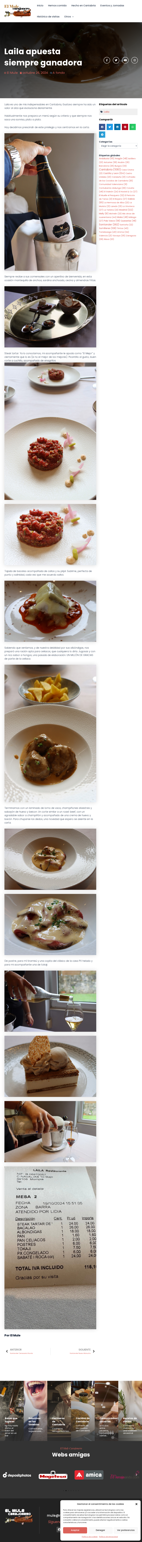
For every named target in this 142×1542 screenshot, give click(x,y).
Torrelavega (108, 232)
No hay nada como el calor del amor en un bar (11, 1430)
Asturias (110, 162)
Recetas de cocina (130, 1420)
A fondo (59, 73)
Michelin (115, 213)
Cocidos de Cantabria (83, 1420)
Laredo (116, 206)
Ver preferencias (126, 1530)
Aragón (121, 158)
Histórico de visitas (48, 16)
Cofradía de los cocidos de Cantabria (83, 1428)
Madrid (126, 209)
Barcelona (106, 166)
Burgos (121, 166)
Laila (106, 111)
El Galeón (111, 191)
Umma (123, 232)
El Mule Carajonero (71, 1448)
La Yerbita (111, 210)
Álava (109, 239)
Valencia (105, 235)
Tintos (122, 228)
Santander (109, 224)
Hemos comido (57, 5)
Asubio (124, 162)
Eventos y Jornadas (112, 5)
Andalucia (106, 158)
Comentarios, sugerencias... (36, 1430)
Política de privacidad (108, 1536)
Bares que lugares (11, 1420)
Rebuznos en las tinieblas (34, 1421)
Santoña (126, 224)
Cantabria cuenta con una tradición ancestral (130, 1429)
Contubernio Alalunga (112, 188)
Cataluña (119, 177)
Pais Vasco (112, 220)
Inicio (40, 5)
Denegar (100, 1530)
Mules (122, 217)
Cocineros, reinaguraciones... (61, 1430)
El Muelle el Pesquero (111, 195)
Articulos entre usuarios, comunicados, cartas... (107, 1430)
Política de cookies (90, 1536)
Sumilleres (107, 228)
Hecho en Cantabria (83, 5)
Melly (104, 213)
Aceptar (75, 1530)
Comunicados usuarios (108, 1420)
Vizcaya (118, 235)
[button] (136, 1504)
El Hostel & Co (128, 191)
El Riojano (120, 199)
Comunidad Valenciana (113, 184)
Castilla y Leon (114, 173)
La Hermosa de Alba (116, 202)
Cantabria (110, 169)
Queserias (128, 220)
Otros (67, 16)
